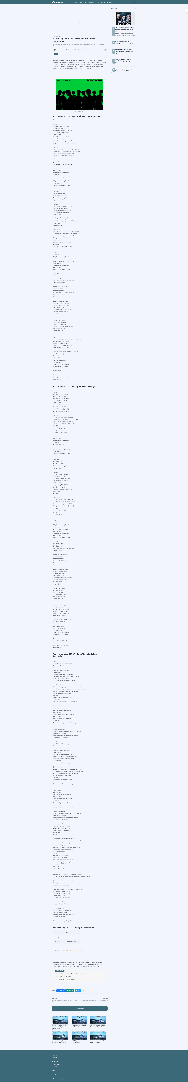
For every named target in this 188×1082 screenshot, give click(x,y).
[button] (132, 2)
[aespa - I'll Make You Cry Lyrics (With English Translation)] (60, 1020)
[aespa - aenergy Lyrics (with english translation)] (60, 1035)
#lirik (56, 54)
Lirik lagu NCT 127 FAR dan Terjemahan (72, 950)
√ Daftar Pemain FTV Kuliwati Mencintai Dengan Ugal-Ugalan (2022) (123, 61)
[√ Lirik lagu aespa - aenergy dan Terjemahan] (79, 1035)
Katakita (58, 1079)
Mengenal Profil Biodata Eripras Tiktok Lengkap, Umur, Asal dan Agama (124, 51)
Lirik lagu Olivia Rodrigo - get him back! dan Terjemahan (71, 974)
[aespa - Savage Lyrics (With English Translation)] (98, 1035)
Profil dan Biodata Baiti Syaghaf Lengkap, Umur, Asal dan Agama (124, 42)
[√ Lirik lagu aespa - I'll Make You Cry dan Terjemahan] (98, 1020)
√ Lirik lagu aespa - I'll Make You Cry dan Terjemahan (97, 1026)
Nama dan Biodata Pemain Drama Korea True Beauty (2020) (124, 69)
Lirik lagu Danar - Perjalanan (63, 976)
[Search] (135, 2)
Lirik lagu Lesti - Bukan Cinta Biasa (65, 979)
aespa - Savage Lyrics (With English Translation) (98, 1041)
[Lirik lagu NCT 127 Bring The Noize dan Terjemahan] (79, 94)
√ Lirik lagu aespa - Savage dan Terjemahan (79, 1026)
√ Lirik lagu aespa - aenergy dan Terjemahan (79, 1041)
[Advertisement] (82, 21)
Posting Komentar (79, 1008)
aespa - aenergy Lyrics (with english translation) (60, 1041)
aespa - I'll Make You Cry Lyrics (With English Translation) (59, 1027)
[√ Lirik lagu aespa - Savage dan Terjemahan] (79, 1020)
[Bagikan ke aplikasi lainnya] (84, 990)
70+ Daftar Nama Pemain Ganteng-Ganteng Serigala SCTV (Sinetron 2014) (124, 29)
